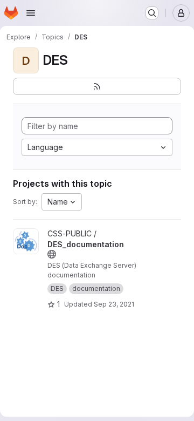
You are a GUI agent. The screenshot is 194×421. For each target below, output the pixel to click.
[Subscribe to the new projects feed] (97, 86)
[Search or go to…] (152, 12)
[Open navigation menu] (30, 13)
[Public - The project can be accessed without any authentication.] (51, 254)
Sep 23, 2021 (114, 304)
